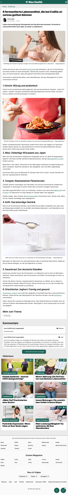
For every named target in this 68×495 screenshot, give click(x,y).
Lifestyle (3, 448)
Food (2, 462)
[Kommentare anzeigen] (63, 490)
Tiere (15, 462)
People (57, 442)
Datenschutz (29, 482)
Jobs (15, 482)
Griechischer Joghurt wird (12, 293)
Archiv (30, 448)
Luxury (44, 459)
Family (57, 459)
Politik (16, 442)
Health (2, 459)
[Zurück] (1, 2)
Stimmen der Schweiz (62, 445)
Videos (16, 445)
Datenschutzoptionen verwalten (57, 482)
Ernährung (11, 6)
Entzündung (31, 69)
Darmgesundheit (32, 196)
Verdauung (58, 295)
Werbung (4, 482)
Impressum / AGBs (41, 482)
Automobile (45, 462)
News (2, 442)
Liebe (29, 459)
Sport (29, 442)
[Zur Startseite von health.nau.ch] (34, 2)
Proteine (6, 192)
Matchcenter (45, 442)
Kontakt (21, 482)
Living (16, 459)
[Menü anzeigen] (66, 2)
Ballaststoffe (57, 190)
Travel (30, 462)
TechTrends (59, 462)
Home (4, 6)
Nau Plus (30, 445)
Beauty (3, 465)
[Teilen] (56, 490)
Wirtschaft (4, 445)
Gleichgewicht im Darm (55, 159)
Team (10, 482)
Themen (16, 448)
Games (44, 445)
